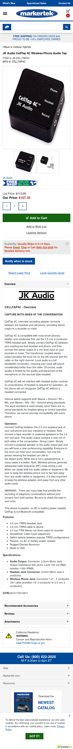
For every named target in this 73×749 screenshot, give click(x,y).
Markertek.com (11, 675)
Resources (9, 683)
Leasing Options (36, 232)
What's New (9, 3)
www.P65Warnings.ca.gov (30, 643)
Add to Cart (38, 218)
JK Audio (8, 177)
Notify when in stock (18, 261)
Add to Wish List (36, 226)
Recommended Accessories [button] (21, 605)
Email (16, 247)
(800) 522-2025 (45, 247)
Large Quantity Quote (52, 273)
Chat (24, 247)
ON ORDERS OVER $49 (36, 37)
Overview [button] (10, 284)
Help (5, 668)
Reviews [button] (9, 613)
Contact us (64, 3)
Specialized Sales (36, 3)
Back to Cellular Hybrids (17, 47)
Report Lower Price (19, 273)
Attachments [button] (12, 621)
